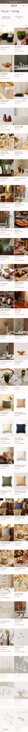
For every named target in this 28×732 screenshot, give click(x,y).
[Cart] (26, 5)
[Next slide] (25, 17)
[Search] (4, 5)
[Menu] (1, 5)
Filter (4, 25)
